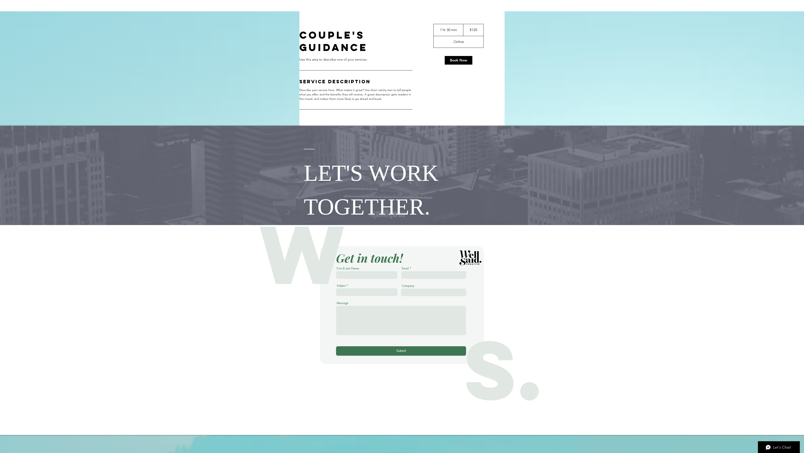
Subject (341, 285)
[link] (458, 60)
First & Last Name (348, 268)
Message (342, 303)
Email (405, 268)
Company (408, 285)
